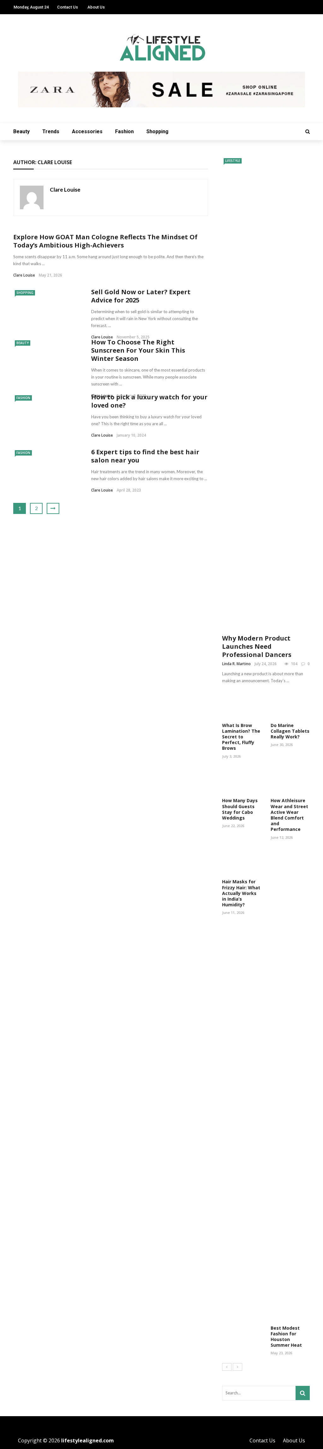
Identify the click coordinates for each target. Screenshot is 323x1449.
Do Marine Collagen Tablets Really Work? (290, 731)
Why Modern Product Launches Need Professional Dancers (256, 646)
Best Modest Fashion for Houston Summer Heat (286, 1336)
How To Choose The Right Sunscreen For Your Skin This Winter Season (138, 350)
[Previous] (227, 1367)
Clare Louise (65, 189)
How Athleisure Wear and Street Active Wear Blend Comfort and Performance (289, 814)
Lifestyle (232, 160)
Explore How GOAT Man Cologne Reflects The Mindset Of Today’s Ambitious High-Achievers (105, 241)
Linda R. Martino (236, 663)
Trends (50, 131)
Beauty (21, 131)
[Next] (237, 1367)
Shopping (157, 131)
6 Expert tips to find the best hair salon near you (145, 456)
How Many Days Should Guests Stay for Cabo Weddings (240, 809)
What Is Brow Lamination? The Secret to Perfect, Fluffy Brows (241, 736)
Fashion (124, 131)
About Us (96, 7)
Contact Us (67, 7)
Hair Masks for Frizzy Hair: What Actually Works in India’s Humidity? (241, 893)
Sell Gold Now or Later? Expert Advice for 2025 (141, 296)
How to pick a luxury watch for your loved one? (149, 401)
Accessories (87, 131)
